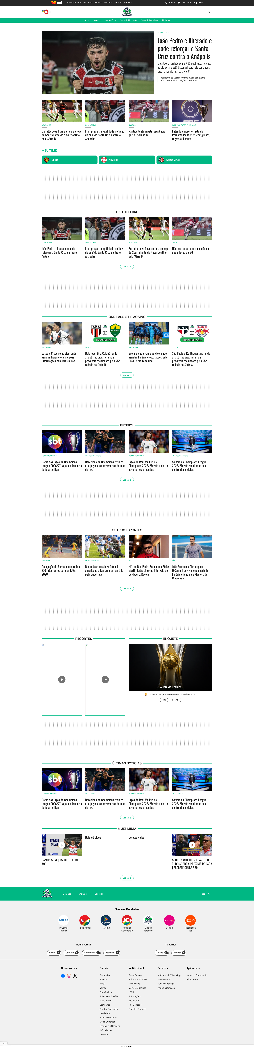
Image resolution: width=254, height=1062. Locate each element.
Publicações (134, 996)
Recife (54, 952)
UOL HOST (87, 3)
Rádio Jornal (192, 979)
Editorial (99, 893)
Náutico (97, 20)
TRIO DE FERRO (127, 212)
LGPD (131, 992)
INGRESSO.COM (74, 3)
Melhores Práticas (137, 987)
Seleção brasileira (149, 20)
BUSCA (172, 3)
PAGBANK (98, 3)
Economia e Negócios (110, 1025)
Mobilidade (105, 1013)
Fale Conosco (135, 1004)
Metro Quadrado (107, 1021)
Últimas (166, 20)
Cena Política (106, 992)
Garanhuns (91, 952)
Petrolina (111, 952)
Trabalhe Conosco (137, 1009)
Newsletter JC (164, 979)
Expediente (134, 1000)
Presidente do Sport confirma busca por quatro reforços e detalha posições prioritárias (182, 79)
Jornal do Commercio (197, 975)
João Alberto (106, 1030)
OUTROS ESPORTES (127, 530)
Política (103, 979)
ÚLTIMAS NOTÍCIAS (127, 763)
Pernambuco (106, 975)
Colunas (67, 893)
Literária (104, 1034)
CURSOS (108, 3)
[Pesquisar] (209, 12)
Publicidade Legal (166, 983)
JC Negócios (105, 1000)
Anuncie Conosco (166, 987)
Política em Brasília (109, 996)
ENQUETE (170, 638)
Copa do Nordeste (128, 20)
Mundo (103, 987)
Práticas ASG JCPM (138, 979)
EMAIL (200, 3)
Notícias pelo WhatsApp (169, 975)
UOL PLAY (118, 3)
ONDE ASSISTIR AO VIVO (127, 316)
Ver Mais (127, 266)
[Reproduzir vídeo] (62, 679)
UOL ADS (128, 3)
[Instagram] (69, 976)
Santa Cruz (110, 20)
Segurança (105, 1004)
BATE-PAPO (187, 3)
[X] (75, 976)
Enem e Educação (108, 1017)
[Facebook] (63, 976)
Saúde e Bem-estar (109, 1009)
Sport (87, 20)
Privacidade (134, 983)
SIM (164, 700)
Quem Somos (135, 975)
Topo (202, 893)
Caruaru (72, 952)
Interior (178, 952)
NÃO (176, 700)
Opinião (83, 893)
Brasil (102, 983)
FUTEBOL (127, 425)
